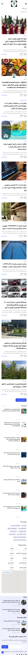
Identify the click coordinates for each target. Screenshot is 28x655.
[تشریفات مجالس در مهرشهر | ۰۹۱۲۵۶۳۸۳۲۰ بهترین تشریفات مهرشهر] (24, 468)
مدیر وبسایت (21, 235)
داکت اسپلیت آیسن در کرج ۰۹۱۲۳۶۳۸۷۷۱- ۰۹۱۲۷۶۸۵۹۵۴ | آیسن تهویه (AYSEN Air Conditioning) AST (12, 424)
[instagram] (21, 654)
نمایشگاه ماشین (23, 563)
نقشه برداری (10, 563)
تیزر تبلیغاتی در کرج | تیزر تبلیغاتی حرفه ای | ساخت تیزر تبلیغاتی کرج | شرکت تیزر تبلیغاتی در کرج (10, 602)
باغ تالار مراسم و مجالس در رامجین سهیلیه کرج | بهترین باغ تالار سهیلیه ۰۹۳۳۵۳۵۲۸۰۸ (15, 345)
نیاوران (11, 558)
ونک (26, 548)
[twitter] (23, 654)
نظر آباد (11, 567)
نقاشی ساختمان (23, 567)
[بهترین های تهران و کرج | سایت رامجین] (14, 4)
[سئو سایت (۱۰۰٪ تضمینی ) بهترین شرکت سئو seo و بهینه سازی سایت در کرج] (14, 171)
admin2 (21, 53)
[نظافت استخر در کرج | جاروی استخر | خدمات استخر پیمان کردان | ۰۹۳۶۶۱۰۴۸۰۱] (14, 130)
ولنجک (12, 548)
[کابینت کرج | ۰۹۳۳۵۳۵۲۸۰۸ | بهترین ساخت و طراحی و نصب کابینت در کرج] (14, 211)
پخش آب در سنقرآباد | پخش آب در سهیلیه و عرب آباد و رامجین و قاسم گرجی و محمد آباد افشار (15, 106)
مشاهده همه (3, 405)
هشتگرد (25, 558)
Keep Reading (4, 54)
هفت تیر (11, 553)
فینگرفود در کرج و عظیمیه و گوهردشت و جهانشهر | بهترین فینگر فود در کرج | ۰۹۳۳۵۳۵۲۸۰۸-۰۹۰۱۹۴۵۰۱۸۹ (14, 85)
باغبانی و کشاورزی (23, 100)
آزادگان (25, 35)
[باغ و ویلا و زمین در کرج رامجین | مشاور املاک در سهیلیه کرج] (14, 370)
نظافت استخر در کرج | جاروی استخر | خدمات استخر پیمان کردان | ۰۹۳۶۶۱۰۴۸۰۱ (15, 146)
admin (22, 156)
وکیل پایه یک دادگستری (21, 553)
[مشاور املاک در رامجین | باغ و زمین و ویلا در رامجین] (24, 481)
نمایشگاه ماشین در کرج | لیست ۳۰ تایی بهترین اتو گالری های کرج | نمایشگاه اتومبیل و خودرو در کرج (15, 305)
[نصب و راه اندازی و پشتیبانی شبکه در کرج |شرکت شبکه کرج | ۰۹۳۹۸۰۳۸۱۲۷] (24, 454)
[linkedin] (19, 654)
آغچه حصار (24, 340)
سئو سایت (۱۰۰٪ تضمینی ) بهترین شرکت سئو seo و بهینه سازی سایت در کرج (14, 187)
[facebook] (26, 654)
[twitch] (17, 654)
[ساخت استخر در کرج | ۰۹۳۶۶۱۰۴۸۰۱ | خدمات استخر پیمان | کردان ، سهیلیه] (14, 250)
